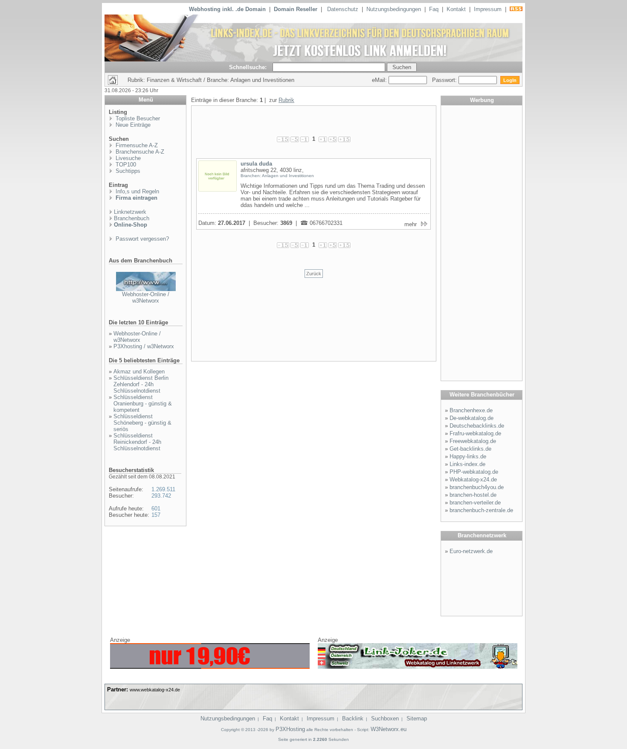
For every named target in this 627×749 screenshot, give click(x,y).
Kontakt (456, 9)
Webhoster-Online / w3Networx (145, 297)
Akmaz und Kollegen (139, 371)
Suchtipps (127, 171)
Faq (433, 9)
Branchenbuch (131, 218)
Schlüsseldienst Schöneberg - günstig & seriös (142, 422)
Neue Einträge (132, 125)
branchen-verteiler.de (475, 502)
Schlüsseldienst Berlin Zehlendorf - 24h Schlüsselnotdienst (140, 384)
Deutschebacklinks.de (477, 426)
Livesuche (127, 158)
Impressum (488, 9)
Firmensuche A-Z (136, 145)
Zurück (313, 273)
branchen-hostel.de (473, 495)
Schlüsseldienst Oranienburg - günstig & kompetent (142, 403)
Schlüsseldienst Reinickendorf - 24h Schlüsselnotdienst (137, 442)
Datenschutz (342, 9)
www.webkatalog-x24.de (155, 689)
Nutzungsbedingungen (393, 9)
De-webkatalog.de (471, 418)
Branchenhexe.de (471, 410)
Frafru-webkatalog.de (475, 433)
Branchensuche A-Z (139, 152)
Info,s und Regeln (136, 191)
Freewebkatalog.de (473, 441)
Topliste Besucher (137, 118)
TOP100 (125, 164)
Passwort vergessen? (141, 239)
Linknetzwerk (130, 212)
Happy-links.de (468, 456)
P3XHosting (290, 729)
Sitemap (416, 718)
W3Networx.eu (388, 729)
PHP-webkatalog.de (474, 472)
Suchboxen (385, 718)
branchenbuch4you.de (477, 487)
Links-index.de (467, 464)
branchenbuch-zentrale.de (481, 510)
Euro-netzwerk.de (471, 551)
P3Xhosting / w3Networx (143, 346)
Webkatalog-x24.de (473, 479)
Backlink (352, 718)
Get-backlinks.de (470, 449)
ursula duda (256, 163)
